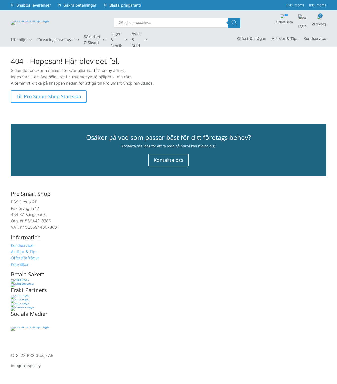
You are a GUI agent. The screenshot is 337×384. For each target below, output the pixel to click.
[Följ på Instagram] (25, 323)
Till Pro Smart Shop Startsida (48, 96)
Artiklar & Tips (285, 39)
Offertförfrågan (251, 39)
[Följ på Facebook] (15, 323)
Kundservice (315, 39)
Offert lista (284, 22)
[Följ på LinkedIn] (35, 323)
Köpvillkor (20, 264)
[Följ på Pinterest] (46, 323)
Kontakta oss (168, 160)
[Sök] (234, 23)
